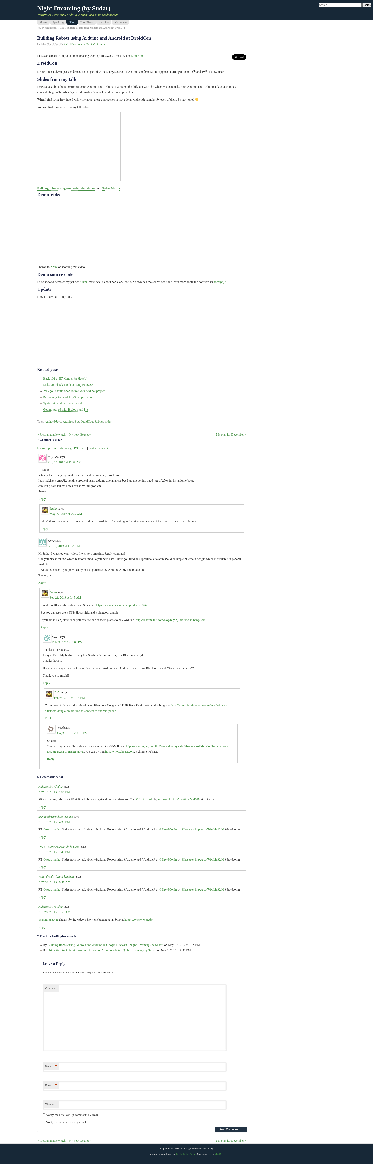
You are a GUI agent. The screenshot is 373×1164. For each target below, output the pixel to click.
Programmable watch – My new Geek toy (64, 434)
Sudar (53, 508)
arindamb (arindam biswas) (55, 816)
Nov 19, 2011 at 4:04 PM (54, 792)
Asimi (83, 282)
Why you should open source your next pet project (74, 391)
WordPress (87, 22)
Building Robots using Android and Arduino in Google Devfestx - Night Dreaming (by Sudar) (105, 945)
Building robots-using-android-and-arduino (66, 188)
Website (49, 1104)
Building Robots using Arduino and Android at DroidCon (94, 38)
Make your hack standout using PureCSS (68, 384)
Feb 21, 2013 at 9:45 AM (65, 597)
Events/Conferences (95, 44)
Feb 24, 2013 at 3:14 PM (69, 698)
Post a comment (98, 448)
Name (51, 1066)
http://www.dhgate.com (119, 751)
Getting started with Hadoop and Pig (65, 409)
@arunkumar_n (48, 919)
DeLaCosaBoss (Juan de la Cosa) (59, 846)
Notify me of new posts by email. (66, 1122)
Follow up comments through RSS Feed (61, 448)
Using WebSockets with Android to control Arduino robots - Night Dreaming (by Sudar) (102, 950)
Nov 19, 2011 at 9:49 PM (54, 852)
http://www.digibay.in (139, 746)
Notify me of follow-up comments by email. (72, 1115)
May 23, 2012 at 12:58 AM (64, 462)
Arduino (104, 22)
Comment (50, 988)
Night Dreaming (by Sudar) (74, 8)
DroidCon (137, 56)
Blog (72, 22)
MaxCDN (219, 1154)
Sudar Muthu (111, 188)
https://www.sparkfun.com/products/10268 (122, 605)
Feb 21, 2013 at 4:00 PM (67, 642)
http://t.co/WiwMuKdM (186, 799)
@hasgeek (164, 799)
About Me (120, 22)
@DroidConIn (144, 799)
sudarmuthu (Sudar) (50, 786)
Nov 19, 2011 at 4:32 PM (54, 822)
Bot (77, 421)
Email (51, 1085)
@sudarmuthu (51, 829)
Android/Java (70, 44)
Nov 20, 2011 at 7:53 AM (54, 912)
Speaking (58, 22)
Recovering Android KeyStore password (68, 397)
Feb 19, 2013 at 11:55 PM (64, 546)
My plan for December (231, 434)
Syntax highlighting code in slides (64, 403)
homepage (220, 282)
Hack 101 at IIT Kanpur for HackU (65, 378)
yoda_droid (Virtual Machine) (56, 876)
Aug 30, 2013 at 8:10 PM (72, 733)
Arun (53, 267)
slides (108, 421)
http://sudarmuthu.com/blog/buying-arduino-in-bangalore (170, 620)
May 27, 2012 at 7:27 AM (66, 514)
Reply (42, 499)
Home (43, 22)
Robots (99, 421)
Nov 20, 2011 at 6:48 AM (54, 882)
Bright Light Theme (186, 1154)
